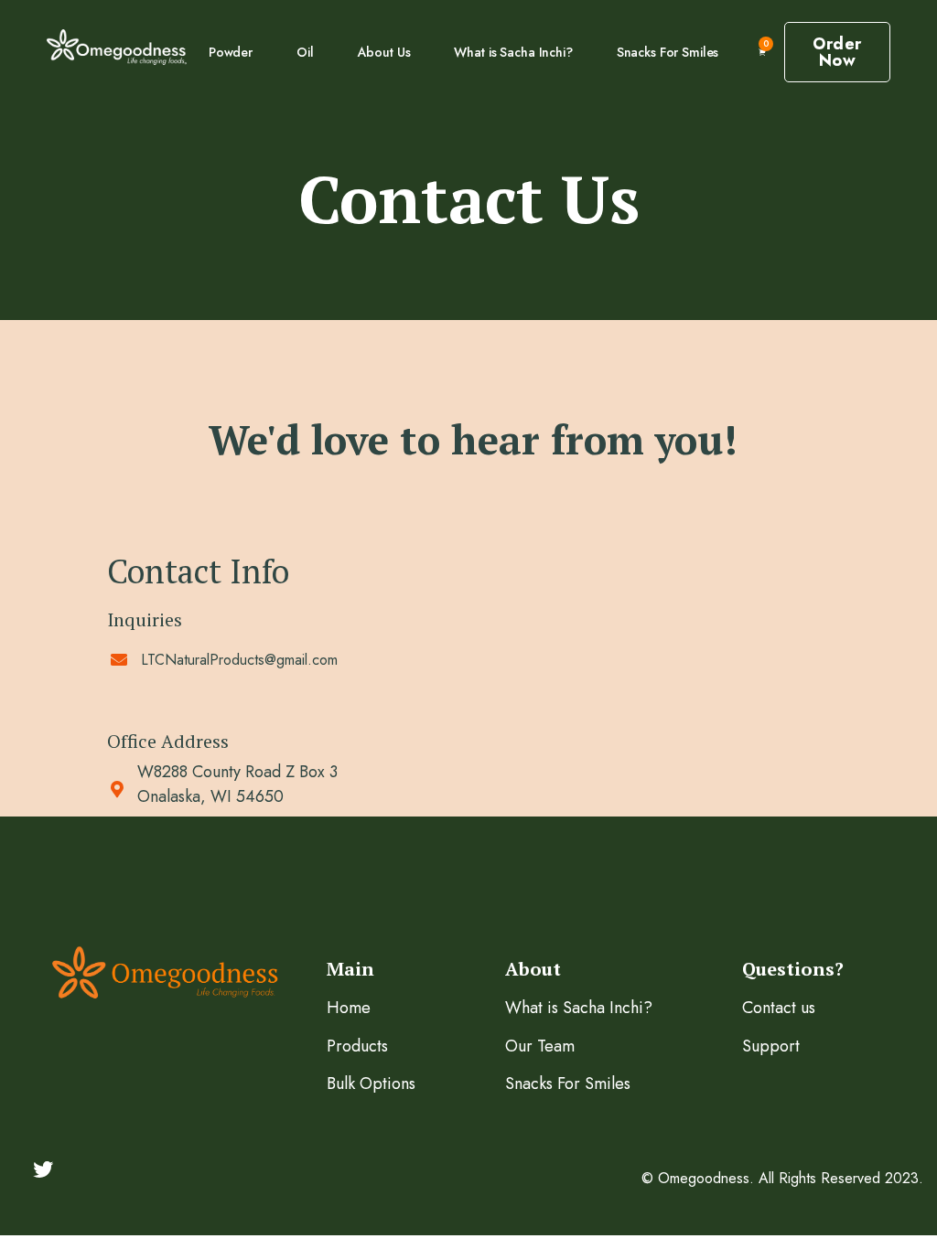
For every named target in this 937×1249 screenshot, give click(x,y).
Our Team (540, 1046)
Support (771, 1046)
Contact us (778, 1007)
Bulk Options (371, 1083)
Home (349, 1007)
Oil (305, 52)
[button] (762, 52)
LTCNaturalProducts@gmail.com (239, 659)
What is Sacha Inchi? (513, 52)
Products (357, 1046)
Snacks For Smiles (668, 52)
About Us (384, 52)
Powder (231, 52)
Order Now (837, 52)
